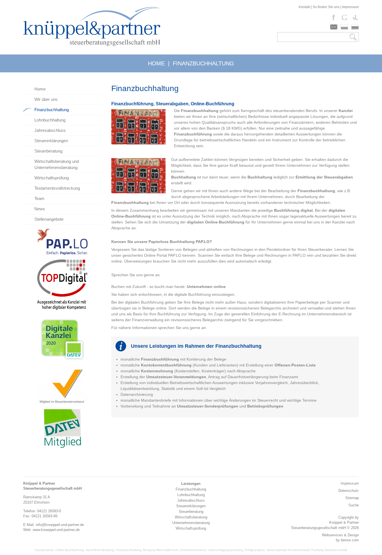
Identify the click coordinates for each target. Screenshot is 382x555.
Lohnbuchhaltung (49, 120)
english (333, 27)
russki (355, 27)
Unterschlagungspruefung (225, 550)
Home (40, 89)
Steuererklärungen (51, 140)
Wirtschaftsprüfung (51, 177)
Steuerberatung (48, 151)
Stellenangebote (48, 219)
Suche (353, 505)
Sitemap (352, 498)
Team (39, 198)
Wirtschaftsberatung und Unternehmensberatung (56, 164)
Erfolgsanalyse (255, 550)
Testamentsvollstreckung (57, 188)
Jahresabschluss (50, 130)
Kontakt (304, 7)
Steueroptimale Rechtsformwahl (288, 550)
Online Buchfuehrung (69, 550)
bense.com (350, 540)
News (39, 208)
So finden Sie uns (326, 7)
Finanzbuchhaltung (51, 109)
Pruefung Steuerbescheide (329, 550)
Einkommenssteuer (193, 550)
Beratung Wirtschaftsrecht (160, 550)
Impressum (350, 7)
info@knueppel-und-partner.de (60, 525)
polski (344, 27)
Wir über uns (46, 99)
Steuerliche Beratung (100, 550)
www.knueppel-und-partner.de (56, 530)
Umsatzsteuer (44, 550)
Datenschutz (348, 491)
